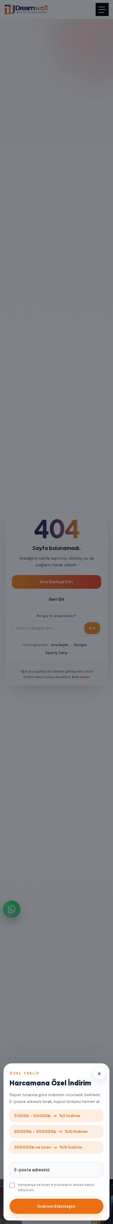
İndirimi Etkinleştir (57, 1206)
